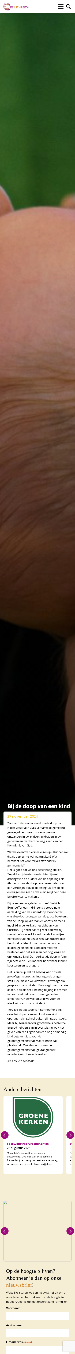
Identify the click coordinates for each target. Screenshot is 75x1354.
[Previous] (5, 1135)
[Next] (70, 1135)
